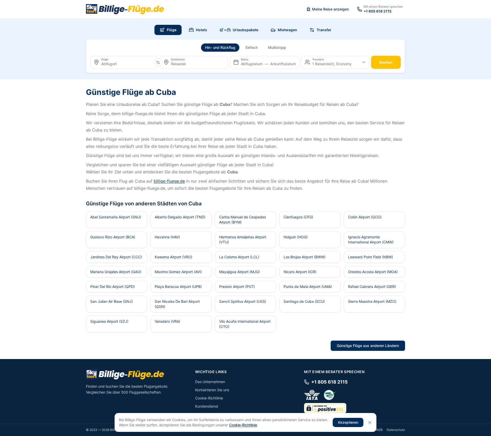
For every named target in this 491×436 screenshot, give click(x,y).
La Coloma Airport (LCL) (239, 257)
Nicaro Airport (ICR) (300, 272)
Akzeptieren (348, 422)
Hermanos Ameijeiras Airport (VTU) (242, 239)
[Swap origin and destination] (158, 62)
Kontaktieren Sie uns (212, 390)
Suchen (386, 62)
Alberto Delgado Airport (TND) (180, 217)
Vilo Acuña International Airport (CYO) (245, 324)
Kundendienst (206, 406)
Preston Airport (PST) (237, 286)
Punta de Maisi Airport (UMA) (308, 286)
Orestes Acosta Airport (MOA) (373, 272)
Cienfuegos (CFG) (298, 217)
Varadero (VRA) (167, 321)
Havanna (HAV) (167, 237)
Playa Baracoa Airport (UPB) (178, 286)
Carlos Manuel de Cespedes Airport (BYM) (242, 219)
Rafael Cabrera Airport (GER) (372, 286)
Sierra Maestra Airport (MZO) (372, 301)
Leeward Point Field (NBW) (370, 257)
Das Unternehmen (210, 381)
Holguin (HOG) (296, 237)
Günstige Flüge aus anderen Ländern (368, 345)
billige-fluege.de (169, 181)
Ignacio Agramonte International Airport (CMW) (371, 239)
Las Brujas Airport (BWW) (305, 257)
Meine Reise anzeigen (330, 9)
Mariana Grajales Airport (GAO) (115, 272)
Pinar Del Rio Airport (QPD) (112, 286)
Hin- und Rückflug (220, 47)
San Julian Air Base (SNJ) (111, 301)
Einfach (252, 47)
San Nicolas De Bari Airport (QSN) (177, 304)
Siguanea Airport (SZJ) (109, 321)
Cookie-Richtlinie (209, 398)
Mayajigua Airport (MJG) (239, 272)
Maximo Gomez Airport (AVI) (178, 272)
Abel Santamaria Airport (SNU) (115, 217)
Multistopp (277, 47)
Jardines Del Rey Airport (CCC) (116, 257)
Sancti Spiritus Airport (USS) (242, 301)
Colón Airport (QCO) (365, 217)
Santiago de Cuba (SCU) (304, 301)
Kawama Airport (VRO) (173, 257)
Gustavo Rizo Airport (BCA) (112, 237)
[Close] (369, 422)
